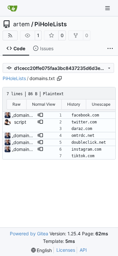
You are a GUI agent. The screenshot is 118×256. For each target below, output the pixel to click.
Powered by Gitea (29, 233)
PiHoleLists (50, 24)
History (73, 104)
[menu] (41, 250)
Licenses (65, 250)
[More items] (110, 48)
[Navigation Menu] (108, 8)
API (83, 250)
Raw (16, 104)
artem (21, 24)
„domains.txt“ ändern (34, 115)
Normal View (43, 104)
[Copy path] (59, 78)
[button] (40, 115)
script (20, 122)
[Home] (12, 8)
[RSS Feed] (10, 35)
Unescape (101, 104)
